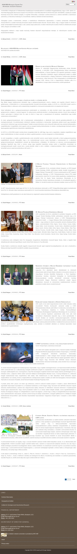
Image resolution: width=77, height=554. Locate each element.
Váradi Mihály (6, 57)
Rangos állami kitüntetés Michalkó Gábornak (50, 66)
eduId (3, 539)
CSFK (20, 39)
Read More (71, 39)
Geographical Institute (7, 501)
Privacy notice (5, 543)
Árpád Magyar (6, 90)
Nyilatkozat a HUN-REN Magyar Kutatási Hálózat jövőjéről (19, 48)
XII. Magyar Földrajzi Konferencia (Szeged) (49, 212)
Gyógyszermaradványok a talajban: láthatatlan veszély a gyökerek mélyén (24, 100)
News (24, 39)
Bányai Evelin (6, 39)
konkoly (29, 406)
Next (73, 479)
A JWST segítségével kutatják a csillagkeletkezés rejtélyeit (54, 344)
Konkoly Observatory (7, 497)
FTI (20, 90)
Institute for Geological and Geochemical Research (15, 505)
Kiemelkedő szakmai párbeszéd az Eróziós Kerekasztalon (53, 302)
